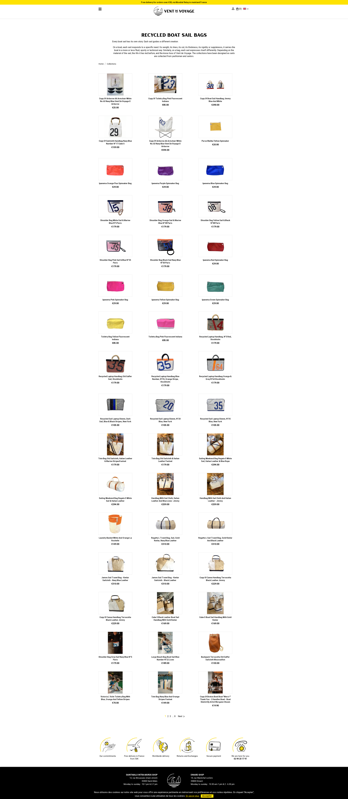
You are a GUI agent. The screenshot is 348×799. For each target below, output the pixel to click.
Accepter (207, 796)
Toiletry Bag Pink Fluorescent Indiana (165, 337)
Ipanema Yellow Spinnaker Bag (165, 300)
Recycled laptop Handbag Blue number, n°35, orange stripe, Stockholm (165, 379)
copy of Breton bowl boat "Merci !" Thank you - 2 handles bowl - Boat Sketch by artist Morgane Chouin (215, 699)
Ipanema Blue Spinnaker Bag (215, 183)
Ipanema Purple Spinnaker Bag (165, 183)
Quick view (165, 94)
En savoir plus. (192, 796)
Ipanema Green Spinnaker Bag (215, 300)
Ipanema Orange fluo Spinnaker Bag (115, 183)
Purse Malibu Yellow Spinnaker (215, 141)
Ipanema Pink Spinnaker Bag (115, 300)
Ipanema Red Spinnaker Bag (215, 260)
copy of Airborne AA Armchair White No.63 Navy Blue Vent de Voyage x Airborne (115, 101)
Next (182, 716)
